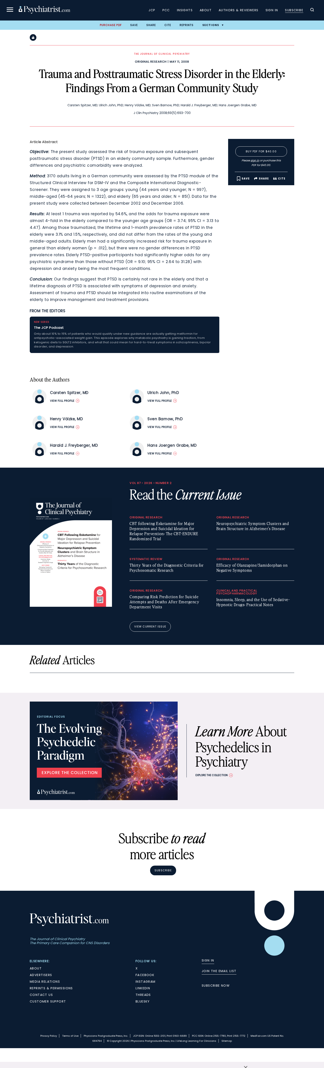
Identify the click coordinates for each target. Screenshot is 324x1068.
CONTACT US (41, 995)
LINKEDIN (143, 988)
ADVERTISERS (41, 975)
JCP (152, 10)
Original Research (151, 62)
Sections (210, 25)
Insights (185, 10)
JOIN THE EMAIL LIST (219, 971)
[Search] (312, 10)
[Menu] (10, 10)
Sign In (272, 10)
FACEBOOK (145, 975)
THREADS (143, 995)
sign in (255, 160)
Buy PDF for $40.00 (261, 151)
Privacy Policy (48, 1036)
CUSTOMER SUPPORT (48, 1001)
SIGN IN (208, 960)
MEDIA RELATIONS (45, 981)
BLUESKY (143, 1001)
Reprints (187, 25)
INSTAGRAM (146, 981)
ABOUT (36, 968)
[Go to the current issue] (71, 605)
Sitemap (227, 1041)
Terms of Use (70, 1036)
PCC (166, 10)
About (206, 10)
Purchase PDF (111, 25)
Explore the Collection (212, 775)
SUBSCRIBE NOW (216, 985)
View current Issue (150, 626)
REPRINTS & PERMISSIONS (51, 988)
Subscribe (294, 10)
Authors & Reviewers (239, 10)
